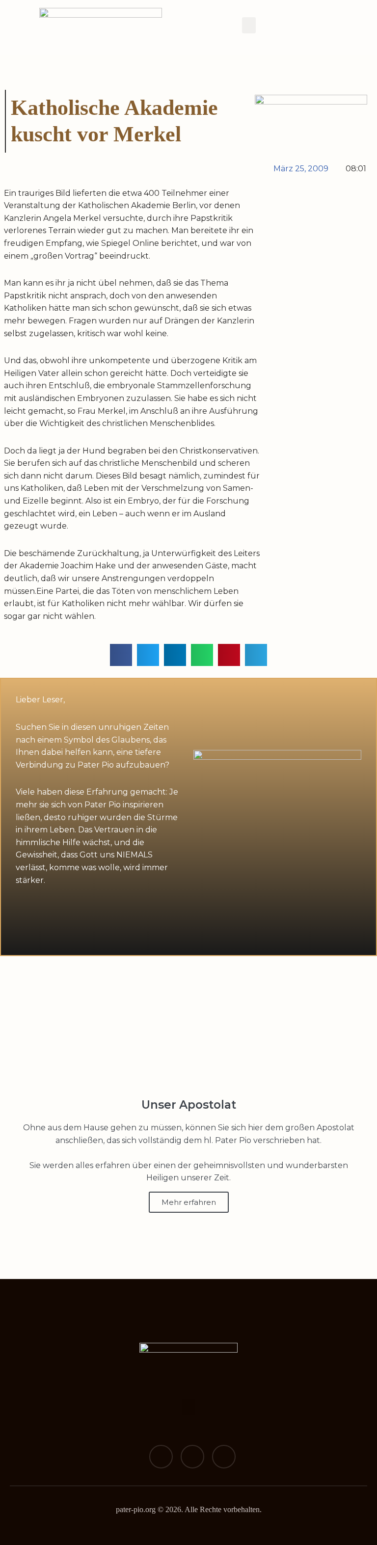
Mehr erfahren (189, 1202)
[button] (249, 25)
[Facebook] (161, 1456)
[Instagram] (192, 1456)
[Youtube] (224, 1456)
